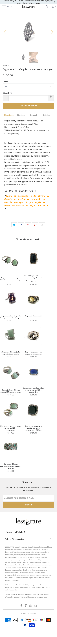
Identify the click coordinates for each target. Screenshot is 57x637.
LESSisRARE (31, 614)
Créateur (47, 115)
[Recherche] (47, 6)
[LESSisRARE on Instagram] (31, 605)
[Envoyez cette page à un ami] (42, 224)
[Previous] (5, 32)
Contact (33, 115)
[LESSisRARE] (28, 6)
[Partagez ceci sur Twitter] (14, 224)
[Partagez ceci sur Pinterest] (28, 224)
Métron (6, 65)
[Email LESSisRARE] (35, 605)
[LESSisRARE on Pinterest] (26, 605)
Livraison (21, 115)
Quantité (7, 93)
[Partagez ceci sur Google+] (35, 224)
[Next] (51, 32)
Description (9, 115)
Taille (5, 81)
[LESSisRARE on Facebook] (21, 605)
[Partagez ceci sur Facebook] (21, 224)
